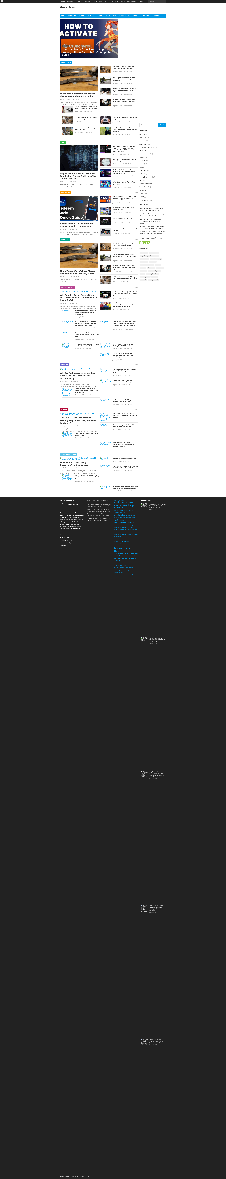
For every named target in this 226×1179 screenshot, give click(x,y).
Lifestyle (122, 1)
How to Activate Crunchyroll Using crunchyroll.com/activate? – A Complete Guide (86, 52)
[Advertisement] (134, 9)
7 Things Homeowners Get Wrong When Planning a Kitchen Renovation (87, 118)
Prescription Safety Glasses (131, 553)
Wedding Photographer (119, 572)
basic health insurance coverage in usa (122, 510)
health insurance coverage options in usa (123, 534)
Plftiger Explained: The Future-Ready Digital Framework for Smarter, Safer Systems (87, 334)
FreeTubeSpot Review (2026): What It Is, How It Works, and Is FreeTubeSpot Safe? (125, 293)
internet (121, 541)
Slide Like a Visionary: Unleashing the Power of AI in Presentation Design (125, 487)
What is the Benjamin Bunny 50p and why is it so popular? (125, 160)
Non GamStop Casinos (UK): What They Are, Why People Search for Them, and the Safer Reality (86, 323)
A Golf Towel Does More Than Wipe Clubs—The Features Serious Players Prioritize (125, 129)
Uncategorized (144, 200)
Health (64, 409)
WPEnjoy (87, 1176)
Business (78, 1)
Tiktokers (142, 190)
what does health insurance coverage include (124, 574)
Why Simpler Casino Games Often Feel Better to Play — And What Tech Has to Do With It (78, 298)
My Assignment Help (123, 549)
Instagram (116, 541)
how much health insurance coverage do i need (124, 539)
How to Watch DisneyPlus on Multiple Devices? (125, 230)
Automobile (70, 1)
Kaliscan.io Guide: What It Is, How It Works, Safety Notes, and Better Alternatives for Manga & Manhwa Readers (124, 324)
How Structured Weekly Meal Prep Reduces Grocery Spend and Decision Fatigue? (125, 415)
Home (63, 1)
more (136, 142)
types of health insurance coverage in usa (123, 567)
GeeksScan (67, 7)
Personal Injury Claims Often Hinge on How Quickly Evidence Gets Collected (124, 90)
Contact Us (63, 535)
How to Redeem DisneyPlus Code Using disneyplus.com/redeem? (76, 225)
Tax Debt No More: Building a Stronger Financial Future (122, 400)
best (133, 510)
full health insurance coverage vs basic (126, 517)
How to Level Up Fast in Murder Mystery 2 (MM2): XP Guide (123, 345)
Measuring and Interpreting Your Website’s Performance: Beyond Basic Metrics (87, 477)
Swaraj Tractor (134, 558)
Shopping (127, 558)
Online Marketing (68, 454)
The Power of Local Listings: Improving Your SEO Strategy (75, 463)
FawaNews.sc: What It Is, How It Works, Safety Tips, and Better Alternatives (85, 312)
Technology (113, 1)
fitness (115, 517)
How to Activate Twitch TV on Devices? (122, 219)
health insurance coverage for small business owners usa (126, 530)
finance (134, 515)
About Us (63, 532)
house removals (117, 536)
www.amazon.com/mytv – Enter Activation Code (123, 208)
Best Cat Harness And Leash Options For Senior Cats (87, 129)
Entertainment (131, 1)
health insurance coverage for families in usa (124, 522)
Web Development (118, 570)
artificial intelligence (120, 500)
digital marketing (120, 515)
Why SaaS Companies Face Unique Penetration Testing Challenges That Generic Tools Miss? (78, 176)
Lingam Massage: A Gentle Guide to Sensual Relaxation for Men (124, 425)
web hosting (126, 570)
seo (115, 558)
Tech (63, 142)
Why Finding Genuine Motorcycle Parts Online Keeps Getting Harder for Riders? (124, 78)
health (116, 520)
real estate (135, 555)
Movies (141, 157)
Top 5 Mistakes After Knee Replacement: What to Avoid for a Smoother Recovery (124, 444)
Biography (142, 137)
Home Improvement (146, 147)
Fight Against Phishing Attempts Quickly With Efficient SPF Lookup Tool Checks (124, 182)
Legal (100, 1)
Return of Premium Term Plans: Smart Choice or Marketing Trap (123, 381)
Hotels (141, 197)
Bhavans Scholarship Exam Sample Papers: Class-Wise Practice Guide (86, 107)
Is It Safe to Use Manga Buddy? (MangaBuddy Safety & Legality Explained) (123, 355)
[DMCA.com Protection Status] (144, 244)
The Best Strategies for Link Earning (125, 458)
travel (124, 565)
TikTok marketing (118, 565)
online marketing (118, 553)
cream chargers (122, 512)
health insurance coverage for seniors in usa (124, 527)
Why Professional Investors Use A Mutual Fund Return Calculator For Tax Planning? (86, 390)
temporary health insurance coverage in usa (124, 562)
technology (117, 560)
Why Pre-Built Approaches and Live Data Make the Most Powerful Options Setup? (77, 376)
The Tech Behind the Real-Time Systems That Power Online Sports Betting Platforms (124, 171)
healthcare (122, 520)
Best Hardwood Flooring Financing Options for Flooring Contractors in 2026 (124, 370)
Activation (65, 46)
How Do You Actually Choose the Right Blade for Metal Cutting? (123, 67)
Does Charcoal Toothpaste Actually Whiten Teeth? (86, 434)
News (106, 1)
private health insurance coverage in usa (123, 555)
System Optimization (146, 184)
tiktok (136, 562)
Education (87, 1)
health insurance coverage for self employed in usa (125, 525)
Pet (140, 180)
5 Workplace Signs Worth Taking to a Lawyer (125, 118)
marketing (126, 541)
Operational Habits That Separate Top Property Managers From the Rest (124, 101)
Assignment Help (124, 502)
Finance (95, 1)
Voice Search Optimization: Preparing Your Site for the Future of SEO (125, 467)
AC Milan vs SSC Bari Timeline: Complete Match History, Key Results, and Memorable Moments (125, 304)
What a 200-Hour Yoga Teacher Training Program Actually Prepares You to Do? (78, 420)
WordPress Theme (77, 1176)
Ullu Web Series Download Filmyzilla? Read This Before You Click (87, 345)
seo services (120, 558)
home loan (135, 534)
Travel (140, 1)
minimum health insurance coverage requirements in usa (126, 545)
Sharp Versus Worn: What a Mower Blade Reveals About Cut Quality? (77, 95)
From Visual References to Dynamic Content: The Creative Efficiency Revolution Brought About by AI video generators (124, 148)
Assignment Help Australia (124, 506)
